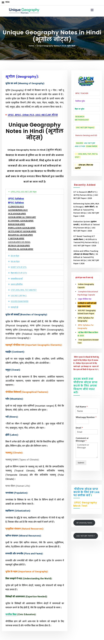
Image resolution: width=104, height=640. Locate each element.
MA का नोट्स (15, 261)
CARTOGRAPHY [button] (16, 238)
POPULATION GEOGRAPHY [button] (22, 228)
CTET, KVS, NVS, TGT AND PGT (24, 290)
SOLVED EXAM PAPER (19, 301)
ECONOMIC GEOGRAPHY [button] (21, 221)
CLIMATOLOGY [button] (16, 206)
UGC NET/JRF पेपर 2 (19, 296)
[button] (35, 192)
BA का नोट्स (15, 256)
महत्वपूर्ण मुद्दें (14, 307)
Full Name (82, 406)
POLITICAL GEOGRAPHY (20, 249)
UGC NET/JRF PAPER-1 (85, 536)
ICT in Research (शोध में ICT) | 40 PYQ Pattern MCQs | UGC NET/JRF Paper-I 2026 (85, 195)
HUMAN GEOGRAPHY (19, 245)
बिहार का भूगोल (79, 109)
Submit (81, 462)
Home (31, 45)
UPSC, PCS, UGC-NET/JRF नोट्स (23, 192)
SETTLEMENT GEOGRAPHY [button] (22, 231)
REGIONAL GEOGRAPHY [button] (20, 235)
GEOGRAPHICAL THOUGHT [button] (22, 217)
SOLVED (79, 143)
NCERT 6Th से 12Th (19, 267)
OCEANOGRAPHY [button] (17, 214)
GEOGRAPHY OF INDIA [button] (19, 242)
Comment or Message (82, 439)
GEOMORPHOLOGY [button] (18, 210)
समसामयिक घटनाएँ (16, 279)
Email (79, 427)
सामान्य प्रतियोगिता (17, 284)
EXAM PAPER (91, 146)
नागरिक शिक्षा (11, 614)
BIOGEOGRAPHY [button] (16, 224)
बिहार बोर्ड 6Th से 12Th (19, 273)
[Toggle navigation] (92, 10)
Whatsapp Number (86, 417)
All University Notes (84, 523)
